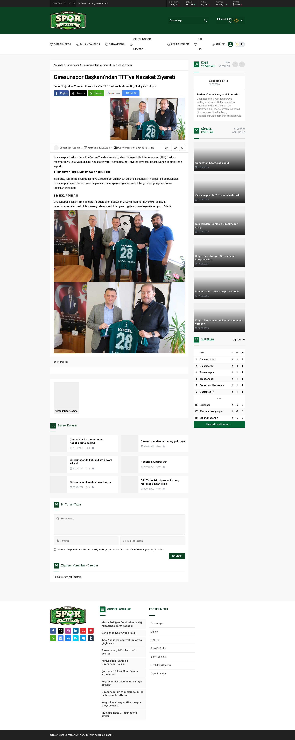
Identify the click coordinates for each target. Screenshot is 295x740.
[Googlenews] (61, 638)
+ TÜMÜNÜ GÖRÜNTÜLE (238, 131)
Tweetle (81, 93)
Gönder (99, 93)
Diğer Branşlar (158, 673)
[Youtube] (83, 631)
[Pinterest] (91, 631)
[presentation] (235, 64)
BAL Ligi (155, 640)
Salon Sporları (158, 656)
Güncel (154, 631)
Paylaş (63, 93)
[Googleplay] (76, 638)
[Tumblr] (91, 638)
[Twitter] (61, 631)
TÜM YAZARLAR (224, 64)
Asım (216, 80)
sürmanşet (62, 362)
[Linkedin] (76, 631)
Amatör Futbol (158, 648)
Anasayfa (58, 65)
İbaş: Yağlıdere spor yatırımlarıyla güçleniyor (102, 3)
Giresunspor (73, 65)
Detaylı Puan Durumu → (219, 424)
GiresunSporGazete (70, 147)
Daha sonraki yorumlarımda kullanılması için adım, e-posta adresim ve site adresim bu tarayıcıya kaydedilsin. (110, 549)
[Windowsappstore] (83, 638)
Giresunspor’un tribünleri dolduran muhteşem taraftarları (218, 96)
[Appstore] (68, 638)
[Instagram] (68, 631)
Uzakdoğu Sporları (161, 665)
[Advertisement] (34, 53)
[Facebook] (53, 631)
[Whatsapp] (53, 638)
